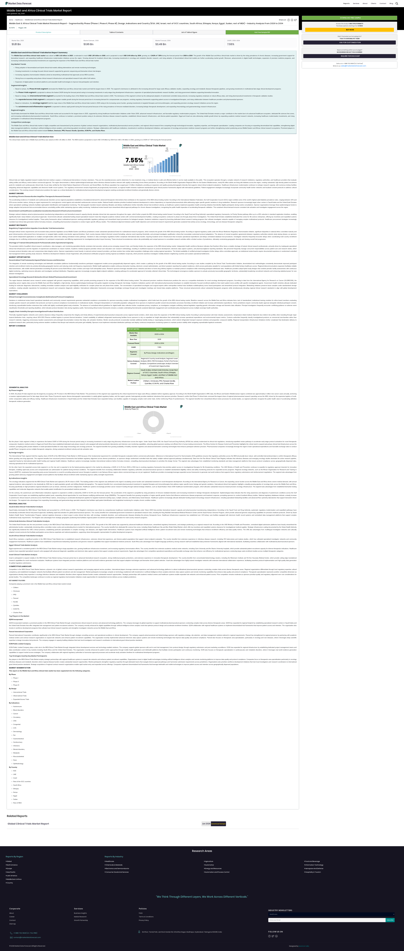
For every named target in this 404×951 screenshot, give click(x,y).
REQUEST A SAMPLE (201, 486)
